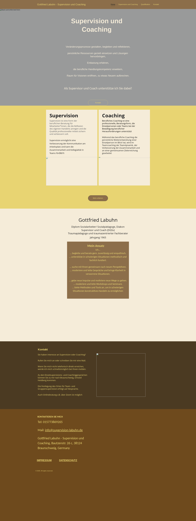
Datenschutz (68, 460)
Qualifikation (145, 4)
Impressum (44, 460)
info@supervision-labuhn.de (64, 430)
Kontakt (156, 4)
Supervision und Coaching (128, 4)
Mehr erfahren (98, 198)
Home (113, 4)
